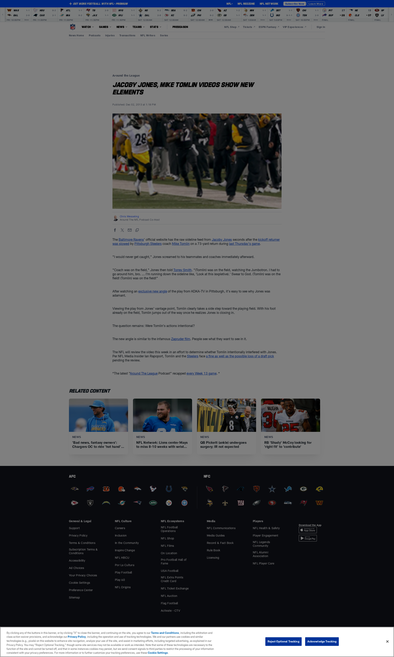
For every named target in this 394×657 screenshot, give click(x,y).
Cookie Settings (158, 652)
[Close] (387, 641)
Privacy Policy (77, 636)
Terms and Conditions (165, 632)
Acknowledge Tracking (322, 641)
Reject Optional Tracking (283, 641)
